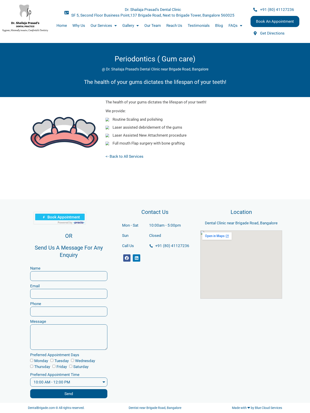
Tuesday (61, 360)
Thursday (42, 366)
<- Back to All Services (124, 156)
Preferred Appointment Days (54, 355)
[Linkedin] (136, 258)
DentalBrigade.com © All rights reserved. (56, 408)
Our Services (101, 25)
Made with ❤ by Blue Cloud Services (257, 408)
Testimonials (199, 25)
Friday (62, 366)
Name (35, 268)
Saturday (81, 366)
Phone (35, 303)
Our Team (152, 25)
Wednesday (85, 360)
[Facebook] (126, 258)
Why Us (78, 25)
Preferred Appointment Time (54, 374)
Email (35, 286)
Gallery (128, 25)
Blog (219, 25)
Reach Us (174, 25)
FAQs (233, 25)
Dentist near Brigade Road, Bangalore (155, 408)
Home (62, 25)
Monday (41, 360)
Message (38, 321)
